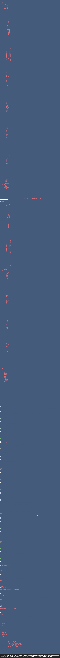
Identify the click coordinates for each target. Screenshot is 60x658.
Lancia (7, 101)
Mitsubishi (7, 112)
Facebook (40, 198)
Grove (5, 172)
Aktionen (5, 394)
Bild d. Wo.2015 (8, 52)
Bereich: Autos (4, 624)
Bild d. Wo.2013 (8, 54)
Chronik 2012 (8, 26)
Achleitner (7, 134)
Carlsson (7, 85)
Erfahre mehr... (3, 657)
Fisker (7, 90)
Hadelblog (3, 635)
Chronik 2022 (8, 15)
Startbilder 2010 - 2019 (7, 47)
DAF (6, 136)
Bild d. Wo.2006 (8, 62)
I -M (4, 141)
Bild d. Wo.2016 (8, 51)
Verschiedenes (6, 196)
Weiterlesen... (2, 468)
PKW (4, 192)
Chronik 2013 (8, 25)
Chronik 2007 (8, 32)
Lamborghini (8, 100)
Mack (6, 145)
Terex (5, 178)
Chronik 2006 (8, 33)
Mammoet (5, 175)
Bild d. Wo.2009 (8, 59)
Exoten (7, 131)
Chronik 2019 (8, 19)
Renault (7, 118)
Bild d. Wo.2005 (8, 63)
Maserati (7, 106)
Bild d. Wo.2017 (8, 50)
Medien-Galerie (6, 6)
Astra (6, 135)
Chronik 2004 (8, 35)
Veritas (7, 128)
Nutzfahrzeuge (6, 193)
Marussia (7, 105)
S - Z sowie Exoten (7, 122)
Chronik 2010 (8, 28)
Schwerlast (5, 185)
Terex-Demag (6, 179)
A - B (4, 71)
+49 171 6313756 (26, 198)
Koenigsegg (7, 97)
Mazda (7, 108)
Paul (6, 153)
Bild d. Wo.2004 (8, 64)
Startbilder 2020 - (7, 40)
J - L (4, 94)
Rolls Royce (7, 120)
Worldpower (6, 180)
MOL (6, 149)
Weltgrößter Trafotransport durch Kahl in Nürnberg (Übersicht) (9, 589)
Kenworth (7, 144)
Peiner (5, 176)
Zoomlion (5, 181)
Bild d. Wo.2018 (8, 49)
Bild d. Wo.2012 (8, 55)
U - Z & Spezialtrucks (7, 163)
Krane (5, 194)
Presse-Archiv (6, 7)
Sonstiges (5, 189)
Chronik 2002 (8, 37)
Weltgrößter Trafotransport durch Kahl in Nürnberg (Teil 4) (8, 608)
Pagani (7, 116)
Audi (6, 77)
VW (6, 130)
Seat (6, 123)
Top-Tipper (5, 68)
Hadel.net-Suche (6, 8)
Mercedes (7, 110)
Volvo (6, 129)
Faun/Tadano (6, 170)
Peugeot (7, 117)
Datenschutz (4, 652)
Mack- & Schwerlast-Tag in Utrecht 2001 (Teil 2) (6, 595)
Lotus (6, 103)
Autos (3, 631)
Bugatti (7, 82)
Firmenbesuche (6, 187)
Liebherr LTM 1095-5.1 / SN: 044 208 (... (14, 645)
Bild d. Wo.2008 (8, 60)
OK (56, 655)
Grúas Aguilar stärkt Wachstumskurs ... (14, 641)
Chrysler (7, 87)
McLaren (7, 109)
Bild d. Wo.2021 (8, 45)
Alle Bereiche (6, 191)
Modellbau (5, 195)
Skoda (7, 124)
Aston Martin (8, 76)
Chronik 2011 (8, 27)
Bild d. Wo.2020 (8, 46)
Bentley (7, 78)
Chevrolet (7, 86)
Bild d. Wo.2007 (8, 61)
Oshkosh (7, 152)
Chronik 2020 (8, 17)
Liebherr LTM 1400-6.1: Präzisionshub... (14, 643)
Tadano (5, 177)
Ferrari (7, 89)
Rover (7, 121)
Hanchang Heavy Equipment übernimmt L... (15, 644)
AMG (6, 74)
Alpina (7, 73)
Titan (6, 162)
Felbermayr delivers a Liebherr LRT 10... (14, 646)
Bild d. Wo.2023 (8, 43)
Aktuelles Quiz (6, 67)
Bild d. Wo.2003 (8, 65)
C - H (4, 84)
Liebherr (5, 173)
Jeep (6, 96)
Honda (7, 291)
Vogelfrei (3, 636)
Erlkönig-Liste (6, 5)
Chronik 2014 (8, 24)
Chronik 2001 (8, 38)
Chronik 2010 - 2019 (7, 18)
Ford (6, 91)
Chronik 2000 (8, 39)
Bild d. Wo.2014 (8, 53)
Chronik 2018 (8, 20)
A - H (4, 133)
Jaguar (7, 95)
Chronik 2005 (8, 34)
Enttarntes (5, 69)
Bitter (6, 79)
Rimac (7, 119)
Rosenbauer (8, 155)
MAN (6, 147)
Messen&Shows (6, 186)
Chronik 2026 (8, 12)
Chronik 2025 (8, 13)
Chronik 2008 (8, 31)
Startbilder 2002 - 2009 (7, 58)
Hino (6, 140)
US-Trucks (7, 167)
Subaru (7, 125)
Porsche (7, 317)
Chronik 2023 (8, 214)
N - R (4, 113)
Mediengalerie (4, 634)
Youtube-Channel (35, 198)
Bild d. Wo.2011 (8, 56)
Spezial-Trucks (8, 168)
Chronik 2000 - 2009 (7, 29)
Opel (6, 115)
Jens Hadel (19, 198)
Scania (7, 157)
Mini (6, 111)
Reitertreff (4, 633)
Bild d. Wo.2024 (8, 42)
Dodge (7, 88)
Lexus (7, 102)
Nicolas (7, 151)
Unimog (7, 164)
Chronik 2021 (8, 16)
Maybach (7, 107)
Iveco (6, 143)
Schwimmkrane (6, 183)
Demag (5, 169)
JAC (6, 343)
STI (6, 160)
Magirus (7, 146)
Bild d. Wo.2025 (8, 41)
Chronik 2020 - (6, 11)
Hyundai (7, 93)
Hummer (7, 92)
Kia (6, 98)
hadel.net (3, 623)
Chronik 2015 (8, 23)
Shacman (7, 158)
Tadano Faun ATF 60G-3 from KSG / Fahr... (15, 642)
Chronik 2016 (8, 22)
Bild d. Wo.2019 (8, 48)
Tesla (6, 126)
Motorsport (6, 188)
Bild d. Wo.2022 (8, 44)
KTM (6, 99)
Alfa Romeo (7, 72)
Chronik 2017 (8, 21)
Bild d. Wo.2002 (8, 66)
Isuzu (6, 142)
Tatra (6, 161)
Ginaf (6, 139)
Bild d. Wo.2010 (8, 57)
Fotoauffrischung (7, 4)
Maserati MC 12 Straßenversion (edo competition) (7, 576)
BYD (6, 83)
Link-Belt (5, 174)
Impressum (6, 9)
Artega (7, 75)
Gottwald (5, 171)
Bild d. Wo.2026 (8, 240)
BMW (6, 80)
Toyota (7, 127)
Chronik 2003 (8, 36)
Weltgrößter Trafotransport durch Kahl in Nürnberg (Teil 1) (8, 614)
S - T (4, 156)
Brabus (7, 81)
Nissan (7, 114)
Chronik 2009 (8, 30)
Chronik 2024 (8, 14)
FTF (6, 138)
